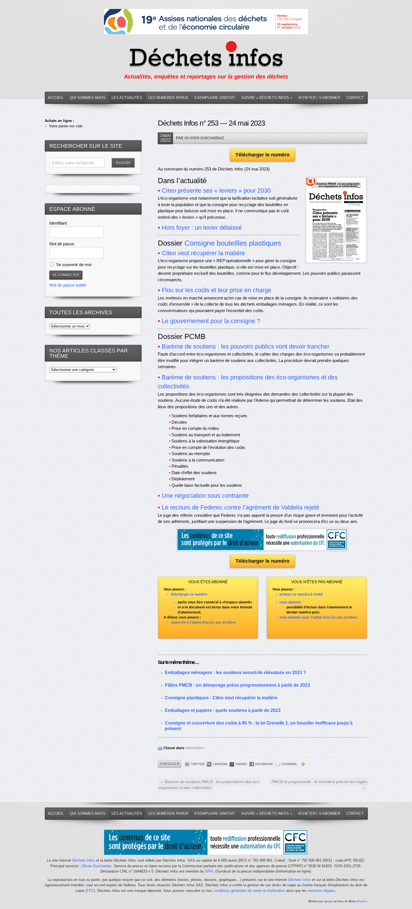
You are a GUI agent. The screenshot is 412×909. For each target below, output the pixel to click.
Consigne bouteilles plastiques (232, 243)
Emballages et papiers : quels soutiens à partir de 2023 (223, 710)
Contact (355, 98)
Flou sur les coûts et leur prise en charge (216, 290)
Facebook (264, 764)
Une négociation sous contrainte (205, 495)
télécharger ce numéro (189, 594)
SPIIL (209, 871)
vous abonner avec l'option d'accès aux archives (318, 617)
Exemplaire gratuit (215, 98)
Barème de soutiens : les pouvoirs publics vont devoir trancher (245, 346)
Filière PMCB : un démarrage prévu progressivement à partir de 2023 (237, 685)
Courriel (289, 764)
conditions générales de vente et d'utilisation (249, 891)
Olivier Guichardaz (204, 138)
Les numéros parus (168, 98)
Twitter (198, 764)
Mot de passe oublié (67, 285)
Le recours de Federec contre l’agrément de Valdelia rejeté (240, 507)
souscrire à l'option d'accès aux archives (203, 622)
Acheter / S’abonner (319, 98)
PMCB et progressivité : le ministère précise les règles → (319, 784)
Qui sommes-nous (87, 98)
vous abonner (290, 602)
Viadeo (241, 764)
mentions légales (321, 891)
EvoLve (362, 901)
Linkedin (220, 764)
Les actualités (127, 98)
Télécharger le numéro (262, 155)
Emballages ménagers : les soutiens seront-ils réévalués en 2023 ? (235, 672)
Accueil (56, 98)
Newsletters (195, 748)
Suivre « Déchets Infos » (266, 98)
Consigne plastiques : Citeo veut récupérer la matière (221, 697)
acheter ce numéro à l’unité (301, 594)
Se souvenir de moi (73, 264)
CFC (90, 891)
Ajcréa (328, 901)
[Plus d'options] (303, 765)
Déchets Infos (83, 860)
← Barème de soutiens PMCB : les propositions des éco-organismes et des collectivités (209, 784)
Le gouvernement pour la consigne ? (211, 320)
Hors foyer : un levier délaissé (202, 227)
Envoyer (123, 163)
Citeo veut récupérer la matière (203, 253)
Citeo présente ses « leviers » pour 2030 (216, 190)
